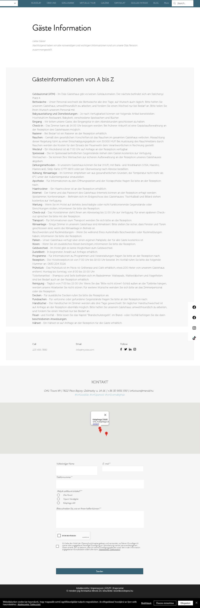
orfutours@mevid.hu (141, 390)
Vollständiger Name (65, 464)
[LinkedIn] (130, 349)
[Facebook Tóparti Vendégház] (194, 307)
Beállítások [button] (146, 603)
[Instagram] (134, 349)
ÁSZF (108, 588)
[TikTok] (194, 338)
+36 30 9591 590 (117, 390)
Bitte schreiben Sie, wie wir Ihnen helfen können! (78, 508)
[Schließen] (196, 603)
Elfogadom (185, 603)
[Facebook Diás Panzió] (194, 317)
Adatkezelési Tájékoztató (29, 604)
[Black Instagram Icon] (194, 328)
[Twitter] (125, 349)
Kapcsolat (118, 588)
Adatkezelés (82, 588)
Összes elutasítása (165, 603)
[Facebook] (121, 349)
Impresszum (97, 588)
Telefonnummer (63, 477)
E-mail (105, 464)
